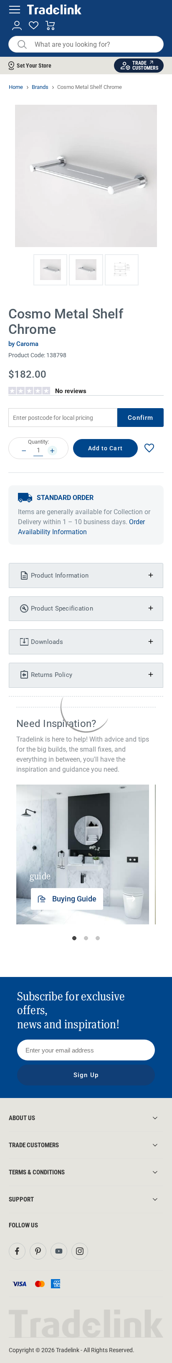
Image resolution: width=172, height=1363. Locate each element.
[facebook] (17, 1251)
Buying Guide (74, 898)
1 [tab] (74, 938)
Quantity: (38, 442)
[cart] (50, 26)
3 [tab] (98, 938)
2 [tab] (86, 938)
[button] (50, 269)
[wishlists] (33, 26)
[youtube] (59, 1251)
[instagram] (79, 1251)
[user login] (17, 26)
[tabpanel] (82, 854)
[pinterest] (38, 1251)
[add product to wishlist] (149, 448)
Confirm (141, 418)
